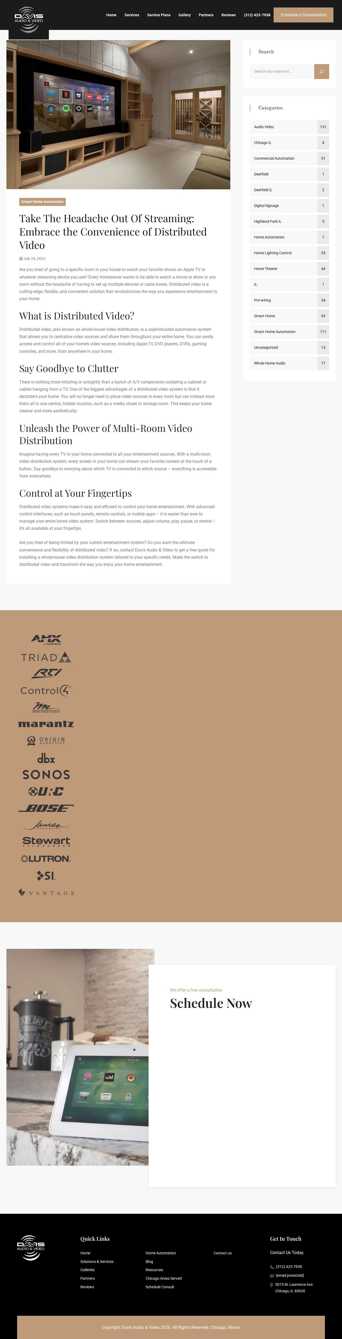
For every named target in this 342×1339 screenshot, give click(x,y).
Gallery (184, 15)
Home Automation (269, 237)
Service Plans (158, 15)
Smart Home (264, 316)
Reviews (228, 15)
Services (132, 15)
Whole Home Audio (269, 363)
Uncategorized (266, 347)
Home (111, 15)
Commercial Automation (274, 158)
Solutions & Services (97, 1261)
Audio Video (264, 127)
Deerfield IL (263, 190)
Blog (149, 1261)
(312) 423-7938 (257, 15)
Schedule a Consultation (304, 14)
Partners (206, 15)
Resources (154, 1270)
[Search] (321, 71)
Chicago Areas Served (164, 1278)
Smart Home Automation (42, 201)
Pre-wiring (262, 300)
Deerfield (261, 174)
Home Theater (266, 269)
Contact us (222, 1253)
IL (255, 284)
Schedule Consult (160, 1287)
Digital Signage (266, 205)
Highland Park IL (268, 221)
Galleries (87, 1270)
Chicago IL (263, 142)
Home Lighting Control (273, 253)
